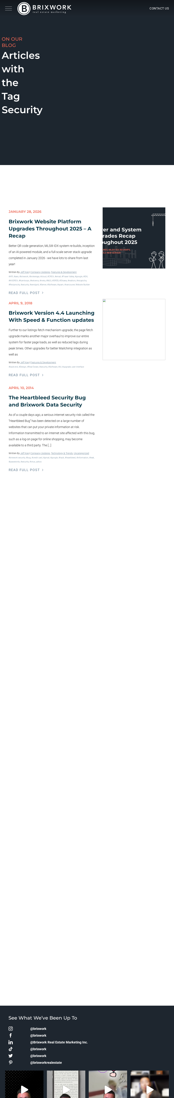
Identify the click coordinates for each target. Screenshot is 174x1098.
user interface (78, 367)
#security (25, 284)
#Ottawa (63, 280)
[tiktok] (10, 1049)
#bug (28, 457)
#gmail (46, 457)
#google (78, 276)
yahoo (39, 462)
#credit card (37, 457)
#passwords (14, 462)
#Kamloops (24, 280)
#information (82, 457)
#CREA (50, 276)
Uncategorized (81, 453)
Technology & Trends (62, 453)
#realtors (72, 280)
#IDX (85, 276)
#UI (59, 367)
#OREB (55, 280)
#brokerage (34, 276)
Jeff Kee (24, 272)
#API (11, 276)
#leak (91, 457)
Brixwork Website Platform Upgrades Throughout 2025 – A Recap (50, 228)
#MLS (48, 280)
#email (58, 276)
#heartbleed (70, 457)
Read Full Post (24, 293)
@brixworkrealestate (46, 1063)
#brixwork (23, 276)
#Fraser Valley (68, 276)
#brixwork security (17, 457)
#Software (51, 284)
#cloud (43, 276)
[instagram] (10, 1028)
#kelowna (34, 280)
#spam (60, 284)
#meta (42, 280)
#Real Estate (32, 367)
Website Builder (83, 284)
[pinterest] (10, 1062)
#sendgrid (34, 284)
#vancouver (69, 284)
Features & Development (64, 272)
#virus (32, 462)
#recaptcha (81, 280)
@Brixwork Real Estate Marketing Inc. (59, 1042)
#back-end (13, 367)
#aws (16, 276)
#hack (61, 457)
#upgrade (66, 367)
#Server (43, 284)
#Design (22, 367)
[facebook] (10, 1035)
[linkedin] (10, 1042)
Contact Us (159, 8)
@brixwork (38, 1029)
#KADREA (13, 280)
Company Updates (40, 272)
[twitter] (10, 1056)
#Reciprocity (14, 284)
